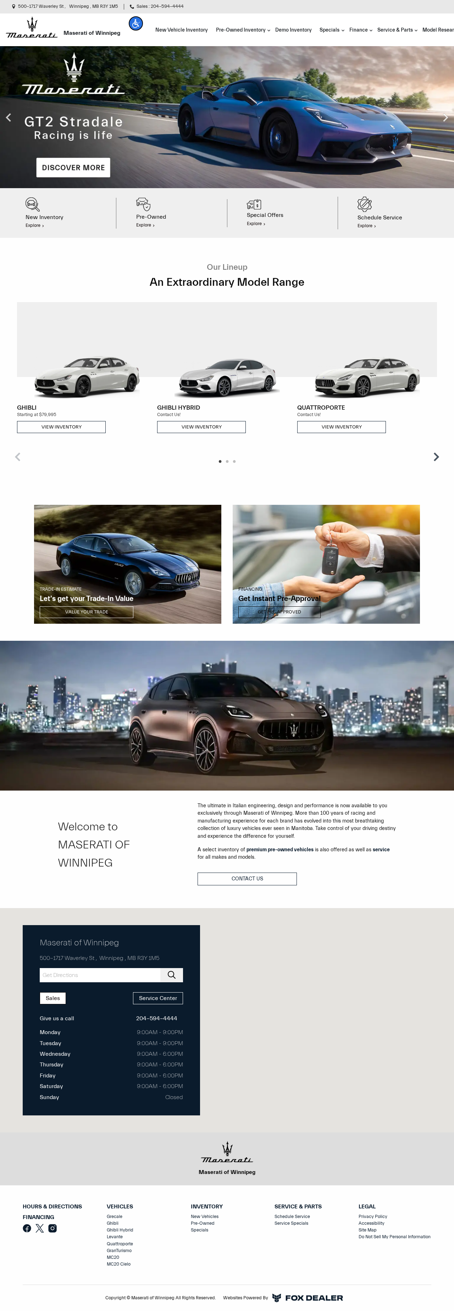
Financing (38, 1217)
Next (445, 117)
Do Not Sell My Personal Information (395, 1236)
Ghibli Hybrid (120, 1230)
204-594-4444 (156, 1018)
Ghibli (112, 1223)
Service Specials (291, 1223)
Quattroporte (120, 1243)
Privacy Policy (373, 1216)
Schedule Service (292, 1216)
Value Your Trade (86, 612)
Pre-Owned (203, 1223)
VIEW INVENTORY (61, 427)
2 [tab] (227, 462)
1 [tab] (220, 462)
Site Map (368, 1230)
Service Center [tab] (158, 998)
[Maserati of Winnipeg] (32, 26)
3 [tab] (234, 462)
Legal (367, 1207)
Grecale (114, 1216)
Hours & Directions (52, 1207)
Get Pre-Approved (279, 612)
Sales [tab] (53, 998)
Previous (8, 117)
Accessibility (371, 1223)
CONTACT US (247, 879)
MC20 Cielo (119, 1264)
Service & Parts (298, 1207)
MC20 (113, 1257)
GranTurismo (119, 1250)
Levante (115, 1236)
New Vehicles (204, 1216)
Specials (199, 1230)
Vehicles (120, 1207)
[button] (136, 23)
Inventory (207, 1207)
